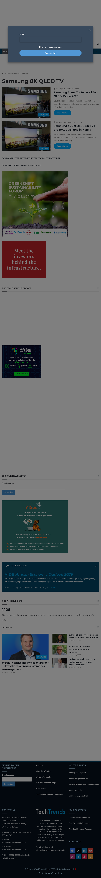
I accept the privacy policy (51, 47)
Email (22, 34)
